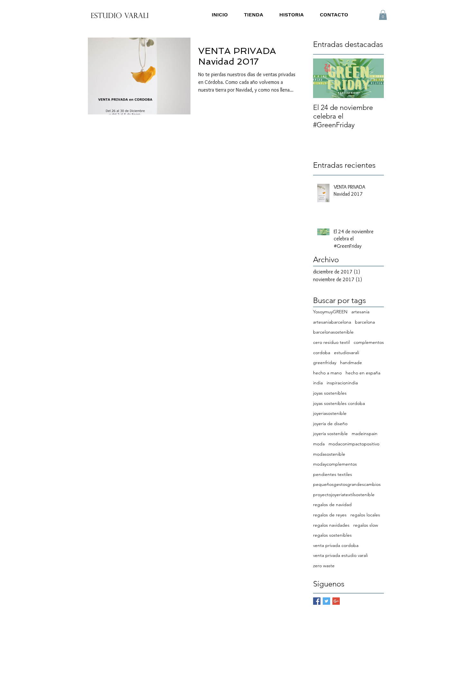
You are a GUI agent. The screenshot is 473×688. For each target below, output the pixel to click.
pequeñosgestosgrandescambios (347, 484)
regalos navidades (331, 525)
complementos (369, 342)
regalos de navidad (332, 504)
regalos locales (365, 515)
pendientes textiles (332, 474)
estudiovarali (346, 352)
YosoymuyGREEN (330, 312)
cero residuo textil (331, 342)
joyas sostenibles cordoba (339, 403)
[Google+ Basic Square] (336, 601)
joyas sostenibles (330, 393)
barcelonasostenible (333, 332)
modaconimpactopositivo (354, 444)
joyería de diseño (330, 423)
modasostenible (329, 454)
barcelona (365, 322)
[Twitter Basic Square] (326, 601)
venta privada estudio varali (340, 555)
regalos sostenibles (332, 535)
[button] (383, 15)
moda (319, 444)
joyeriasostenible (330, 413)
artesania (360, 312)
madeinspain (364, 433)
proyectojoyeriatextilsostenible (344, 494)
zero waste (324, 565)
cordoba (321, 352)
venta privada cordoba (335, 545)
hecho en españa (363, 373)
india (318, 383)
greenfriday (324, 362)
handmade (351, 362)
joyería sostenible (330, 433)
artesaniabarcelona (332, 322)
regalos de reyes (330, 515)
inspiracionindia (342, 383)
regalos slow (365, 525)
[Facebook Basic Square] (316, 601)
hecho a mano (327, 373)
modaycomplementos (335, 464)
